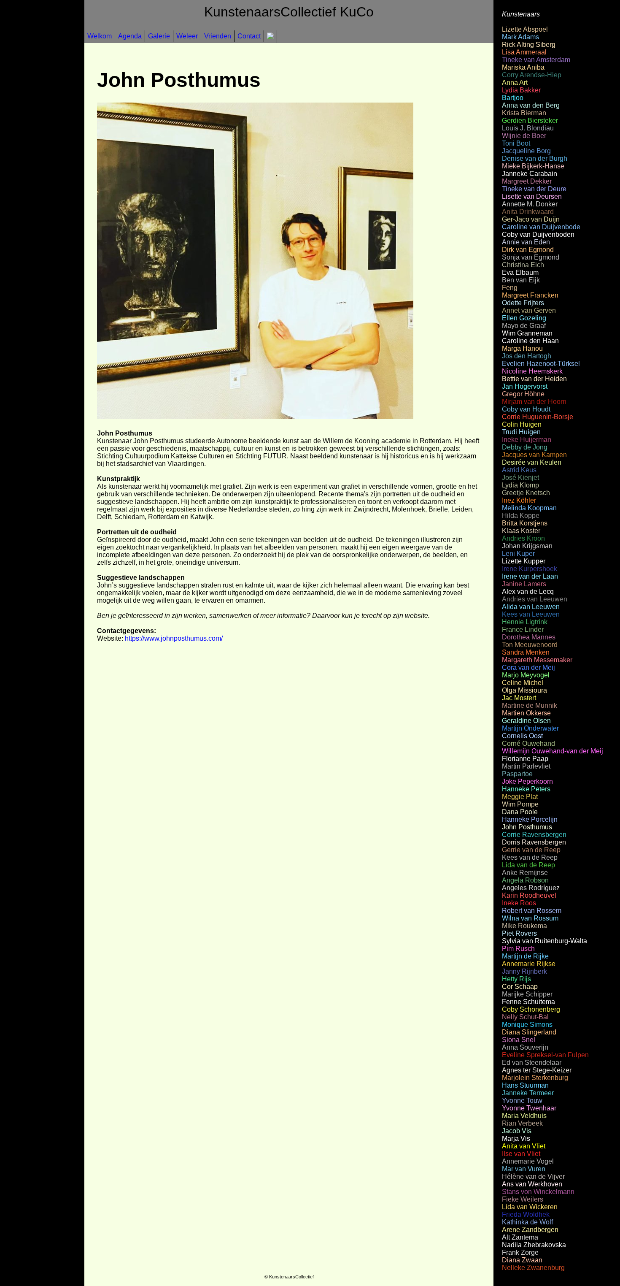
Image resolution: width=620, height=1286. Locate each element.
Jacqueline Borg (526, 150)
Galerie (159, 36)
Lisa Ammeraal (524, 52)
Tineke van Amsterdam (536, 59)
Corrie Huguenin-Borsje (537, 416)
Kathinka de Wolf (527, 1222)
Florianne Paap (525, 758)
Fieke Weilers (522, 1199)
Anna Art (515, 82)
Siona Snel (518, 1039)
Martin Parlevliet (526, 766)
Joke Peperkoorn (527, 781)
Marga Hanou (522, 348)
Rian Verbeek (522, 1123)
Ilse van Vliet (521, 1153)
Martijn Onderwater (530, 728)
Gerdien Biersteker (530, 120)
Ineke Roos (519, 903)
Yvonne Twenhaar (529, 1108)
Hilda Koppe (520, 515)
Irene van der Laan (530, 576)
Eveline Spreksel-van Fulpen (545, 1055)
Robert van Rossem (531, 910)
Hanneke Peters (526, 789)
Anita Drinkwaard (528, 211)
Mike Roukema (524, 925)
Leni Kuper (518, 553)
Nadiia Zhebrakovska (534, 1244)
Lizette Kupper (523, 561)
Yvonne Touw (522, 1100)
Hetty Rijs (516, 979)
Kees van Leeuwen (531, 614)
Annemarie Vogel (528, 1161)
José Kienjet (520, 477)
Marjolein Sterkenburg (535, 1077)
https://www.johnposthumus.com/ (174, 638)
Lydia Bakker (521, 90)
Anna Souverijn (525, 1047)
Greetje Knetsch (526, 492)
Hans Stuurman (525, 1085)
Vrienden (217, 36)
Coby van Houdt (526, 409)
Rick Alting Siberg (528, 44)
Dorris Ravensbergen (534, 842)
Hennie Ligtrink (524, 621)
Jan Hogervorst (524, 386)
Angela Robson (525, 880)
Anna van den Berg (531, 105)
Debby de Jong (524, 447)
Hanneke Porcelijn (530, 819)
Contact (249, 36)
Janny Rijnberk (524, 971)
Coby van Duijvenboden (538, 234)
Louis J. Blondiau (528, 128)
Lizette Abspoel (525, 29)
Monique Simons (527, 1024)
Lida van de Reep (528, 865)
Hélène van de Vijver (533, 1176)
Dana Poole (520, 811)
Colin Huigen (522, 424)
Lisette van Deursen (532, 196)
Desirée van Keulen (531, 462)
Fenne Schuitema (528, 1001)
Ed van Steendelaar (531, 1062)
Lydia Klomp (520, 485)
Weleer (187, 36)
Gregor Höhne (523, 394)
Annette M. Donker (530, 204)
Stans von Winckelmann (538, 1191)
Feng (510, 287)
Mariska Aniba (523, 67)
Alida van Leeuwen (531, 606)
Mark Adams (520, 37)
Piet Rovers (519, 933)
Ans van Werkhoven (532, 1184)
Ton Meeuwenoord (530, 644)
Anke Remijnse (525, 872)
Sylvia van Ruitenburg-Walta (544, 941)
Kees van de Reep (530, 857)
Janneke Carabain (529, 173)
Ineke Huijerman (526, 439)
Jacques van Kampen (534, 454)
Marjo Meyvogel (526, 675)
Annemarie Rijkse (528, 963)
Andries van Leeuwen (534, 599)
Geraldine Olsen (526, 720)
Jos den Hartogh (526, 356)
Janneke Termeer (528, 1092)
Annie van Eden (526, 242)
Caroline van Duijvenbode (541, 226)
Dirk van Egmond (528, 249)
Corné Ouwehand (528, 743)
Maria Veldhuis (524, 1115)
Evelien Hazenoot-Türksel (541, 363)
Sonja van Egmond (530, 257)
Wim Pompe (520, 804)
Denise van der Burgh (534, 158)
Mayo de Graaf (524, 325)
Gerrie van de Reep (531, 849)
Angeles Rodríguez (531, 887)
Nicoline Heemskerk (532, 371)
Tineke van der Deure (534, 188)
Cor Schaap (520, 986)
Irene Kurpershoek (529, 568)
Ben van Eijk (521, 280)
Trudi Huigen (521, 432)
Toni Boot (516, 143)
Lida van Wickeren (530, 1206)
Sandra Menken (526, 652)
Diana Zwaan (522, 1260)
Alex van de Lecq (528, 591)
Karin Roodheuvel (529, 895)
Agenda (130, 36)
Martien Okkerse (526, 713)
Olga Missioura (524, 690)
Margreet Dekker (527, 181)
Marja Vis (516, 1138)
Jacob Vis (516, 1130)
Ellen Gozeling (524, 318)
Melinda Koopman (529, 508)
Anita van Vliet (523, 1146)
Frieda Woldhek (526, 1214)
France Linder (523, 629)
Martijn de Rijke (525, 956)
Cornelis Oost (522, 735)
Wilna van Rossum (530, 918)
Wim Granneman (527, 333)
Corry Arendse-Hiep (531, 75)
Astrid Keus (519, 470)
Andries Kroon (523, 538)
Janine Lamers (524, 583)
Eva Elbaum (520, 272)
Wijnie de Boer (524, 135)
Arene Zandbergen (530, 1229)
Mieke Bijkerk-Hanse (533, 166)
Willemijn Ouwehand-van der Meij (552, 751)
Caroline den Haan (530, 340)
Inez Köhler (519, 500)
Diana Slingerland (529, 1032)
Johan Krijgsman (527, 546)
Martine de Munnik (529, 705)
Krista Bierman (524, 112)
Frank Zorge (520, 1252)
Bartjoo (512, 97)
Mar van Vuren (523, 1168)
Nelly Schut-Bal (525, 1017)
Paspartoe (517, 773)
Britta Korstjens (524, 523)
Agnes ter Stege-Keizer (536, 1070)
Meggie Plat (520, 796)
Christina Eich (523, 264)
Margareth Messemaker (537, 659)
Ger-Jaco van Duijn (531, 219)
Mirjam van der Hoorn (534, 401)
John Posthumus (527, 827)
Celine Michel (522, 682)
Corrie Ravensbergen (534, 834)
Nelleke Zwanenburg (533, 1267)
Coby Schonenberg (531, 1009)
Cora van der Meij (528, 667)
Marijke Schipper (527, 994)
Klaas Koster (521, 530)
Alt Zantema (520, 1237)
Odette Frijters (523, 302)
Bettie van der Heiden (534, 378)
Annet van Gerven (529, 310)
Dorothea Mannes (528, 637)
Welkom (99, 36)
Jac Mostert (519, 697)
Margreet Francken (530, 295)
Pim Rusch (518, 948)
